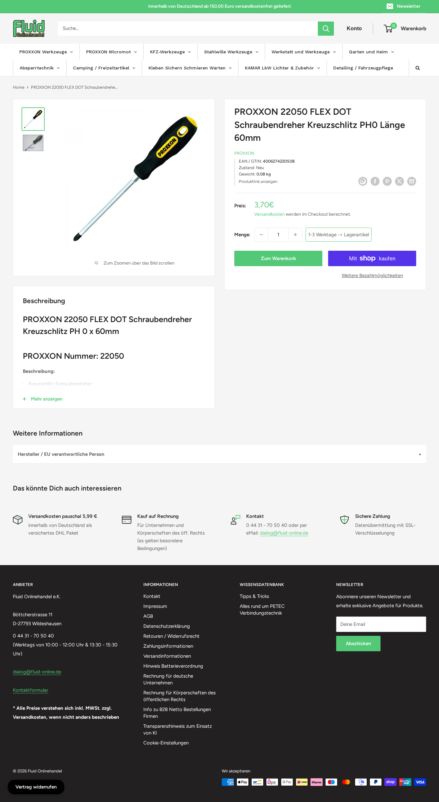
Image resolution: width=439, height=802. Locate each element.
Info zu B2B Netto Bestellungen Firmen (177, 713)
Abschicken (358, 643)
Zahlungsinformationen (168, 646)
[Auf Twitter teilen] (399, 180)
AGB (148, 616)
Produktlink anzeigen (258, 181)
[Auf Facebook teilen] (375, 180)
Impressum (155, 606)
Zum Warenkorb (278, 258)
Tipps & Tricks (254, 596)
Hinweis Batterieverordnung (173, 666)
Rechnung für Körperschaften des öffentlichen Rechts (179, 696)
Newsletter (408, 6)
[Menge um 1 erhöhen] (295, 234)
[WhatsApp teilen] (362, 180)
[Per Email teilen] (411, 180)
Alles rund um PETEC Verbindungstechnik (262, 609)
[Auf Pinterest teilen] (387, 180)
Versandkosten (269, 214)
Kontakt (151, 596)
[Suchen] (326, 29)
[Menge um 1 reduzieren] (261, 234)
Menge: (242, 235)
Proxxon (244, 153)
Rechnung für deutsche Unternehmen (168, 679)
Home (18, 87)
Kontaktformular (30, 690)
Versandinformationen (167, 656)
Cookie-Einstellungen (166, 743)
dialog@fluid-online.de (284, 533)
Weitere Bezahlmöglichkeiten (372, 275)
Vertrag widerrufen (36, 787)
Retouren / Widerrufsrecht (171, 636)
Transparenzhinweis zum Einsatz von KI (177, 729)
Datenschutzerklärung (166, 626)
